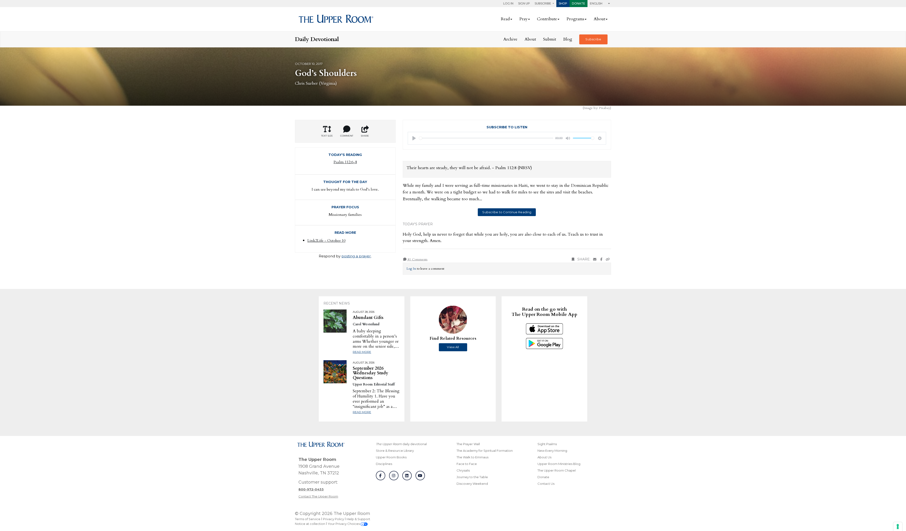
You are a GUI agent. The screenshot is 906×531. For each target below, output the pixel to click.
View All (453, 347)
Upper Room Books (391, 457)
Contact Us (545, 483)
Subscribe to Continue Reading (506, 212)
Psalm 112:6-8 (345, 162)
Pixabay (604, 108)
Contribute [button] (547, 19)
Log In (508, 3)
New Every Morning (552, 450)
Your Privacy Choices (344, 524)
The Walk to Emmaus (472, 457)
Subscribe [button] (543, 3)
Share (365, 135)
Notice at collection (310, 524)
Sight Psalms (547, 444)
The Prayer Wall (468, 444)
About (530, 39)
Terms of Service (307, 519)
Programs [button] (575, 19)
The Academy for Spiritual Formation (485, 450)
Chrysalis (463, 470)
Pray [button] (523, 19)
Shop (563, 3)
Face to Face (467, 464)
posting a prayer (356, 256)
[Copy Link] (608, 259)
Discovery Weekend (472, 483)
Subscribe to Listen (507, 127)
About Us (544, 457)
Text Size (327, 135)
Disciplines (384, 464)
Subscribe (593, 39)
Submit (549, 39)
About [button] (599, 19)
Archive (510, 39)
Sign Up (524, 3)
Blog (567, 39)
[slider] (486, 138)
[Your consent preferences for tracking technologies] (897, 526)
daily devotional (401, 444)
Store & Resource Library (395, 450)
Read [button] (505, 19)
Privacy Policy (333, 519)
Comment (346, 135)
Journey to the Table (472, 477)
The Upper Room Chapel (556, 470)
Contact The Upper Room (318, 496)
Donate (578, 3)
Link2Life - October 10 (326, 240)
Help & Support (358, 519)
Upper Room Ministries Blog (558, 464)
